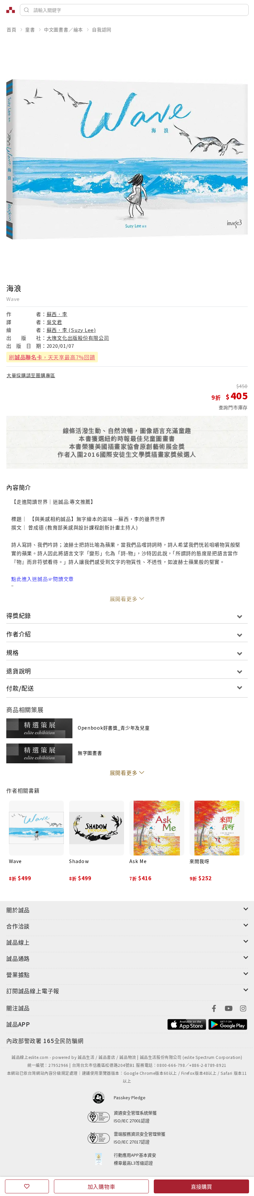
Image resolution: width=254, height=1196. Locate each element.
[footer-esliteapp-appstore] (187, 1023)
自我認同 (101, 29)
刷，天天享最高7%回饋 (52, 357)
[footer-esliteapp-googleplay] (228, 1023)
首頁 (12, 29)
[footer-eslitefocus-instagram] (243, 1007)
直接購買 (201, 1186)
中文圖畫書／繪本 (63, 29)
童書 (30, 29)
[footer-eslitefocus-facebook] (214, 1007)
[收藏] (27, 1186)
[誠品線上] (10, 10)
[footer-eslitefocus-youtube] (228, 1007)
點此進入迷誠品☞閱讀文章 (42, 578)
